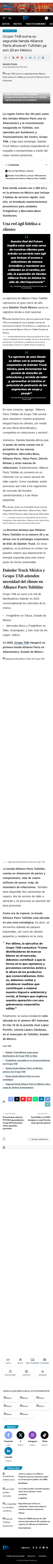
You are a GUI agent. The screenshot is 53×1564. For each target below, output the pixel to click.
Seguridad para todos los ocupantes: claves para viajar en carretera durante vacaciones (32, 1506)
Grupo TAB (21, 642)
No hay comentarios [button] (40, 1139)
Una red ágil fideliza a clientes (21, 171)
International (24, 1528)
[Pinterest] (43, 1547)
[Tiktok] (44, 1438)
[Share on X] (13, 57)
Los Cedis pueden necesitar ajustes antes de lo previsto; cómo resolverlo (33, 1491)
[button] (5, 18)
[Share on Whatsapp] (26, 57)
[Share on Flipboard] (18, 57)
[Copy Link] (39, 57)
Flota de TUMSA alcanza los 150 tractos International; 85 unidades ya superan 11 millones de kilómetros (34, 1521)
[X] (20, 1438)
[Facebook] (8, 1438)
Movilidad (22, 1483)
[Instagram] (32, 1438)
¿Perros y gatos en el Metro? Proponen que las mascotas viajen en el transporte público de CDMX (33, 1477)
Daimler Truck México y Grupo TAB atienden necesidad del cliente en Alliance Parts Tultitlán (25, 176)
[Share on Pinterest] (22, 57)
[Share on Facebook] (9, 57)
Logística (22, 1498)
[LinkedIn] (8, 1454)
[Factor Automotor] (26, 18)
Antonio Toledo (10, 64)
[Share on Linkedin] (30, 57)
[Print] (43, 57)
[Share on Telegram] (34, 57)
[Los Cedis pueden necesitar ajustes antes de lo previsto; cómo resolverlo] (9, 1492)
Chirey (21, 1513)
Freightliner (9, 31)
